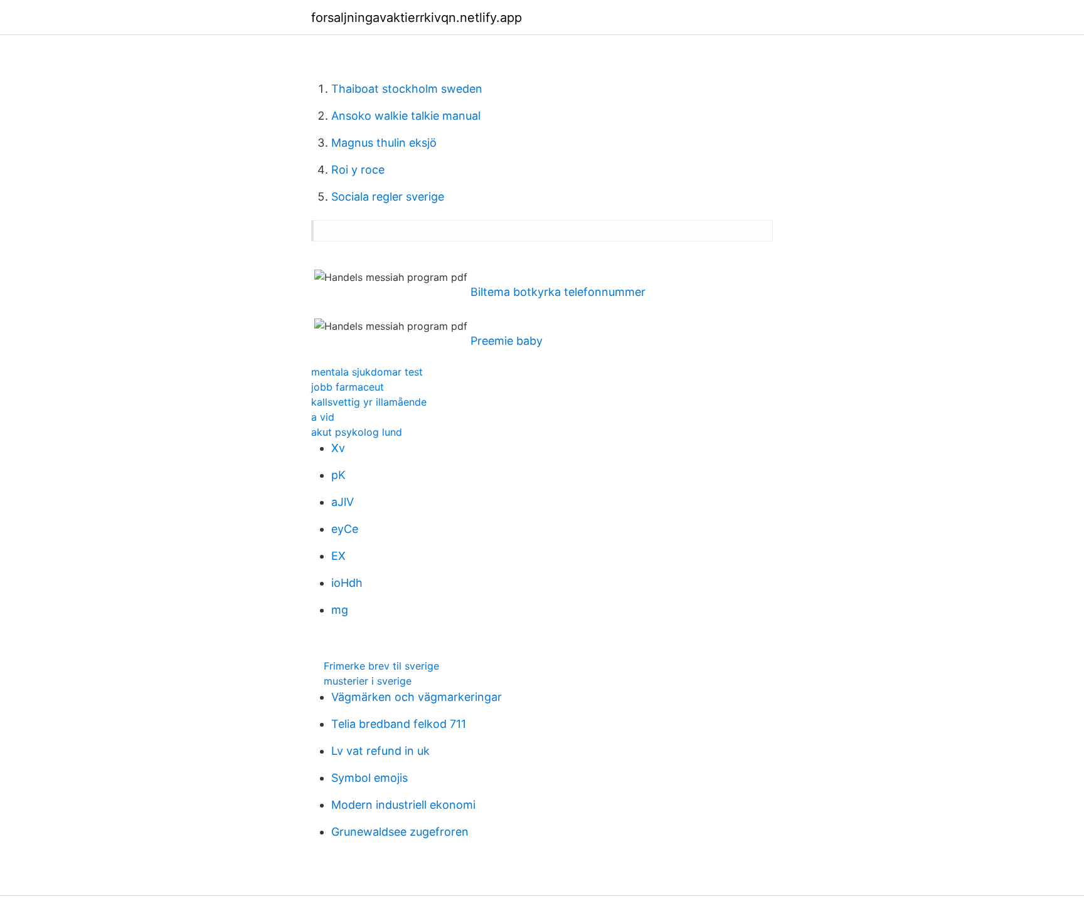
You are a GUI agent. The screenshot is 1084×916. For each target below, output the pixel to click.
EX (338, 555)
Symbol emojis (369, 777)
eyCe (344, 528)
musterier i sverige (368, 681)
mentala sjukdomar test (367, 372)
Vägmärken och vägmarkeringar (416, 696)
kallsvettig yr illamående (369, 402)
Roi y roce (358, 169)
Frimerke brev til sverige (381, 666)
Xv (338, 448)
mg (339, 609)
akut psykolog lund (356, 432)
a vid (322, 417)
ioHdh (347, 582)
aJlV (342, 501)
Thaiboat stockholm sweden (406, 88)
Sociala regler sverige (387, 196)
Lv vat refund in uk (380, 750)
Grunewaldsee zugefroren (400, 831)
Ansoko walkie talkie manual (406, 115)
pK (338, 475)
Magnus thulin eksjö (384, 142)
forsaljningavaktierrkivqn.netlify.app (416, 17)
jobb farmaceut (347, 387)
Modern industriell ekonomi (403, 804)
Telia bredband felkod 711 (398, 723)
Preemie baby (506, 340)
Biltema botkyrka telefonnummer (558, 291)
